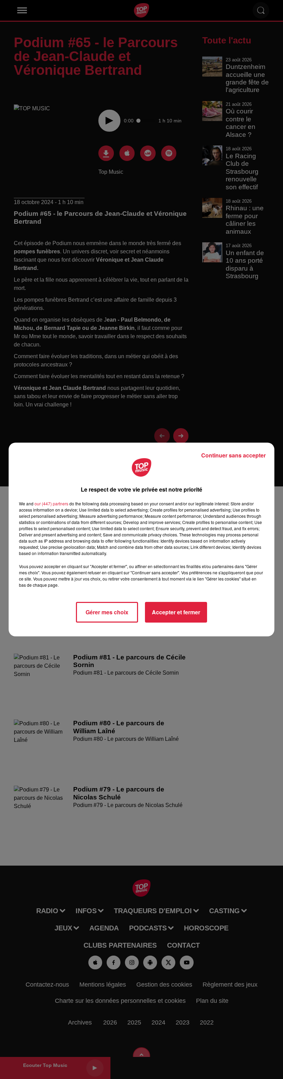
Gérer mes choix (107, 612)
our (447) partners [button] (51, 503)
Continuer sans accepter (233, 455)
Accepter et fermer (176, 612)
